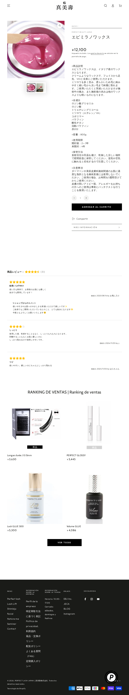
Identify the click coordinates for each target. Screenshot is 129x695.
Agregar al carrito (96, 207)
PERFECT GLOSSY (76, 455)
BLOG (67, 608)
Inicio (74, 26)
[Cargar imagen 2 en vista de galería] (40, 87)
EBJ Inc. (68, 598)
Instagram (69, 613)
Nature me (13, 618)
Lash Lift (12, 603)
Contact (11, 628)
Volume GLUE (74, 526)
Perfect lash (13, 598)
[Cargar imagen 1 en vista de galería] (31, 87)
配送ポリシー (33, 646)
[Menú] (8, 6)
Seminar (11, 623)
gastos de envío (97, 53)
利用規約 (31, 631)
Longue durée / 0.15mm (19, 455)
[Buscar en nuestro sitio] (105, 6)
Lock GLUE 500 (15, 526)
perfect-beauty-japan (82, 32)
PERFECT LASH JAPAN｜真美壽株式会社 (31, 681)
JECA (67, 603)
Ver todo (64, 542)
